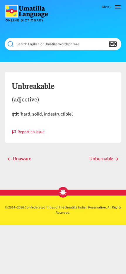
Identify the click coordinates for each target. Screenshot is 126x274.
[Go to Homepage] (29, 13)
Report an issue (31, 132)
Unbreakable (33, 86)
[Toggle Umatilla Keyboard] (113, 44)
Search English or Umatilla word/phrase (47, 44)
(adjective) (25, 99)
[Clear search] (101, 44)
